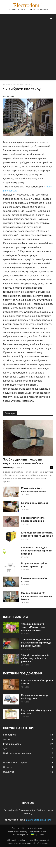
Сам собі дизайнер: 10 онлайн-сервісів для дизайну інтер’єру (36, 596)
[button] (5, 18)
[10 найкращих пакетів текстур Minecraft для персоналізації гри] (11, 627)
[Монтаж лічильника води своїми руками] (11, 699)
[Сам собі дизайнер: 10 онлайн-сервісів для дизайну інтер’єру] (11, 596)
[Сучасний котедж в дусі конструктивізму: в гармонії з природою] (4, 550)
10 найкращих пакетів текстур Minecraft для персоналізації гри (33, 627)
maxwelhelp (8, 467)
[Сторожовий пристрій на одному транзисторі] (11, 567)
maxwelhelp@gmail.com (38, 819)
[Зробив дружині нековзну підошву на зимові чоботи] (28, 438)
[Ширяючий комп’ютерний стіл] (11, 506)
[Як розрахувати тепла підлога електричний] (11, 521)
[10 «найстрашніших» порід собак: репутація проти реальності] (11, 659)
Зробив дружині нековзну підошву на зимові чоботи (23, 461)
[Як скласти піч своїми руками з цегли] (11, 684)
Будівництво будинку (32, 828)
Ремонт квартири (38, 831)
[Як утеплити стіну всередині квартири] (11, 714)
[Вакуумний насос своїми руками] (11, 582)
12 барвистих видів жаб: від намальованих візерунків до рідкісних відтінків (36, 642)
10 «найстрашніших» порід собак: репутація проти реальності (35, 658)
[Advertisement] (28, 52)
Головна (15, 828)
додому (6, 84)
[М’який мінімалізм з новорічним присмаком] (11, 492)
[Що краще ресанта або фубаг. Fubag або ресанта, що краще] (11, 536)
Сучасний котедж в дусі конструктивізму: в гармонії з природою (36, 550)
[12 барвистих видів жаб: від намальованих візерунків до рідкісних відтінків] (11, 643)
